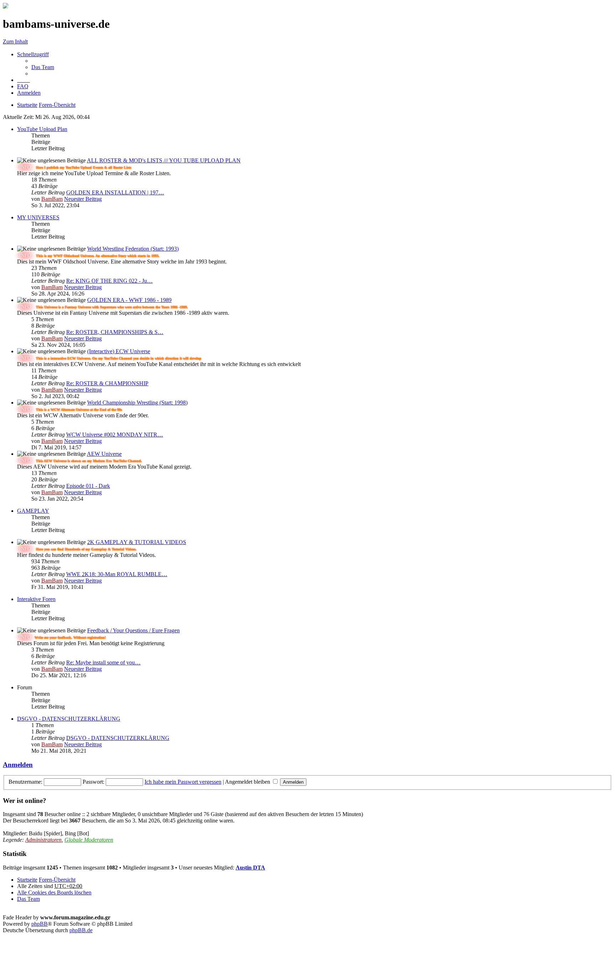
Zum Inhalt (15, 41)
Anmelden (18, 764)
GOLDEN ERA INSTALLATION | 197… (115, 192)
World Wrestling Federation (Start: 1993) (133, 249)
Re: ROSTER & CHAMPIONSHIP (107, 383)
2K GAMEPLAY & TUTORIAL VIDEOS (136, 542)
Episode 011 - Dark (88, 486)
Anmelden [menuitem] (29, 93)
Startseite (27, 880)
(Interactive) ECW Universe (118, 351)
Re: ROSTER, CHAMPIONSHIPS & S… (114, 332)
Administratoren (43, 840)
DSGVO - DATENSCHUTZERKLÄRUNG (68, 719)
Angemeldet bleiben (248, 782)
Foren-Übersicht (57, 880)
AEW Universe (104, 454)
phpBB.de (81, 930)
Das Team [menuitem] (42, 67)
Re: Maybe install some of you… (103, 662)
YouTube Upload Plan (42, 129)
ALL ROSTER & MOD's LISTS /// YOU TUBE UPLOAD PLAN (164, 160)
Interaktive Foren (36, 599)
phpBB (39, 924)
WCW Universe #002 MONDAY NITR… (114, 435)
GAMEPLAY (33, 511)
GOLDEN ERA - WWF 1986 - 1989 (129, 300)
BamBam (52, 199)
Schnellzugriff (33, 54)
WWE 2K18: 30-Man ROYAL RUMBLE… (116, 574)
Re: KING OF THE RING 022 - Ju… (109, 281)
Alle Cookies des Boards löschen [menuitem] (54, 892)
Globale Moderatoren (88, 840)
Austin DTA (250, 868)
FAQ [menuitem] (22, 86)
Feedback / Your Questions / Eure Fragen (133, 630)
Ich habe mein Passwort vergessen (182, 782)
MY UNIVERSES (38, 217)
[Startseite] (6, 7)
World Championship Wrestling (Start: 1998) (137, 402)
